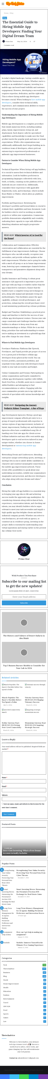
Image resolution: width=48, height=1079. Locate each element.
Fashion (6, 995)
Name (4, 777)
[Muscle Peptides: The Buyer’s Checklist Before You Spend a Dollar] (12, 689)
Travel (5, 1002)
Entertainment (8, 999)
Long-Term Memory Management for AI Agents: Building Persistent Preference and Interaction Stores (30, 910)
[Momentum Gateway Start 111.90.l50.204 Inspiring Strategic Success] (35, 715)
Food (5, 1010)
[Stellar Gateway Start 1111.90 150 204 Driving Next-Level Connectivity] (12, 715)
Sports (6, 1014)
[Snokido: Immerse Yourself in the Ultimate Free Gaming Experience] (8, 945)
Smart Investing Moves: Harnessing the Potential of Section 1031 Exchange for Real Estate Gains (30, 891)
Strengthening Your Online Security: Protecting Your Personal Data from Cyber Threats (30, 872)
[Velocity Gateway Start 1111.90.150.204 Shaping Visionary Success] (35, 689)
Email (4, 786)
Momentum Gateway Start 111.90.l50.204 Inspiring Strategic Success (35, 725)
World (5, 980)
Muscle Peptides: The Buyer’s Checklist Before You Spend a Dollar (11, 700)
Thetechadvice (8, 969)
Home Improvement (11, 984)
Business (6, 972)
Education (7, 991)
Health (5, 987)
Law (4, 1021)
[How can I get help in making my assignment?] (8, 935)
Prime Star (9, 41)
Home (6, 13)
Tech (5, 965)
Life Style (6, 1006)
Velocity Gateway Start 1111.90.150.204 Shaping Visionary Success (34, 700)
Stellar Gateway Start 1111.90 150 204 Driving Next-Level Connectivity (11, 725)
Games (5, 1018)
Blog (11, 13)
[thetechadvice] (15, 4)
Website (5, 795)
